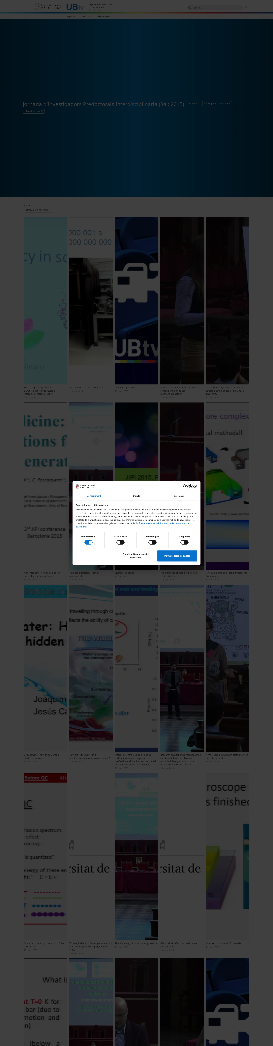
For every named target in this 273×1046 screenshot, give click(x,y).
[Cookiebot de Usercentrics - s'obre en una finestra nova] (184, 486)
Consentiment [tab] (94, 496)
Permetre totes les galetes (177, 556)
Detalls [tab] (136, 496)
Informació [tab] (179, 496)
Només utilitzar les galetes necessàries (136, 556)
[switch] (120, 542)
